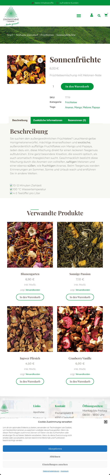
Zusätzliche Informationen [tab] (47, 120)
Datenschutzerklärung (51, 471)
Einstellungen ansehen (55, 464)
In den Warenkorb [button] (30, 297)
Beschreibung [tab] (20, 120)
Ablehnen (55, 456)
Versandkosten (33, 289)
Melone (87, 107)
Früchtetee (47, 35)
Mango (78, 107)
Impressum (64, 471)
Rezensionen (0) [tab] (77, 120)
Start (10, 35)
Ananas (69, 107)
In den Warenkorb (77, 86)
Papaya (96, 107)
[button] (105, 421)
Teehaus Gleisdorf (27, 35)
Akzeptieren (55, 448)
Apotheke (38, 412)
